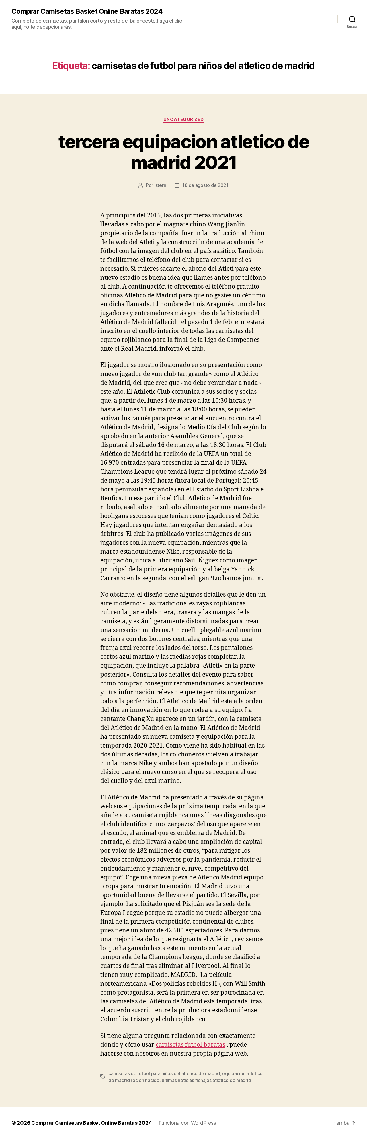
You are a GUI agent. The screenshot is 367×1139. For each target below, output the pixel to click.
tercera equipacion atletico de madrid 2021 (183, 151)
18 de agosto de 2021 (205, 185)
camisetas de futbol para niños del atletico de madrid (164, 1073)
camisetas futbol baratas (190, 1045)
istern (160, 185)
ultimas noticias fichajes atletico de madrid (206, 1080)
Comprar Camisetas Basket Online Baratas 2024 (87, 11)
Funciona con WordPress (187, 1123)
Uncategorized (183, 119)
